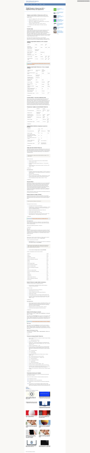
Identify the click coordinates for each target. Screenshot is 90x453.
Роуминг (40, 4)
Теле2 (37, 4)
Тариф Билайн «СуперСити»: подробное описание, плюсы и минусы (60, 16)
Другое (44, 4)
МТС (34, 4)
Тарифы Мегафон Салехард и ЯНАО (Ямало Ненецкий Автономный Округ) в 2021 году (60, 20)
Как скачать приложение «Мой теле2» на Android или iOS (60, 28)
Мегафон (28, 4)
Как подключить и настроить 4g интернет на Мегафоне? (60, 9)
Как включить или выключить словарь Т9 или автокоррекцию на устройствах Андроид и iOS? (60, 32)
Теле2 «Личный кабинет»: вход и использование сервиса (60, 13)
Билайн (31, 4)
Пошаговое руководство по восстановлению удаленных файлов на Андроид (60, 24)
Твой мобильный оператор (32, 1)
